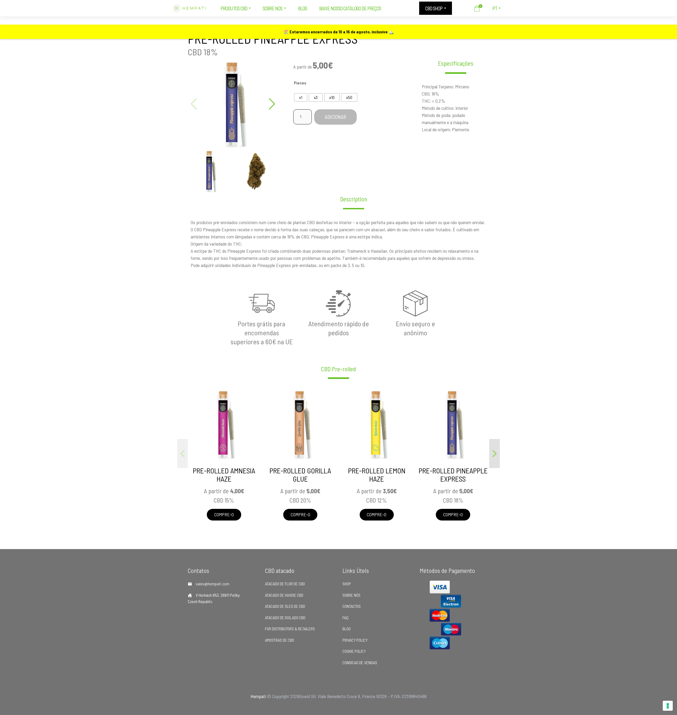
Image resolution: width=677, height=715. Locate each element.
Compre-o (224, 514)
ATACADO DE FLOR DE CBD (285, 583)
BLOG (302, 8)
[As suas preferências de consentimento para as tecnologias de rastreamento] (668, 706)
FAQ (345, 617)
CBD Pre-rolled (338, 369)
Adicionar (335, 117)
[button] (272, 104)
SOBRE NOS (272, 8)
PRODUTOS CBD (234, 8)
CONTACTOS (351, 606)
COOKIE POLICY (354, 651)
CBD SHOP (433, 8)
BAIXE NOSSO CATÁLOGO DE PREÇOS (350, 8)
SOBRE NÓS (351, 595)
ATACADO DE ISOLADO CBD (285, 617)
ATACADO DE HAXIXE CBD (284, 595)
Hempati (258, 696)
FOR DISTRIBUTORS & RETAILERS (290, 628)
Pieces (300, 82)
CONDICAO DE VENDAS (359, 662)
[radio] (300, 97)
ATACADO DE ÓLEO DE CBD (285, 606)
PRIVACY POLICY (355, 639)
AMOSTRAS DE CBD (279, 639)
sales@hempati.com (212, 583)
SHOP (346, 583)
